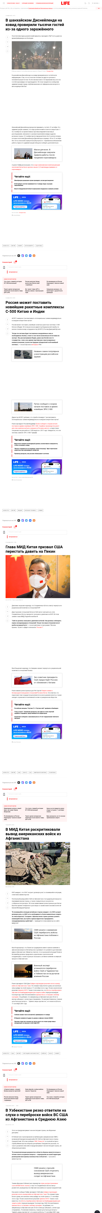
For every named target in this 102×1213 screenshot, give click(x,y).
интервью (35, 344)
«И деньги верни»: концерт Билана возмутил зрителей (12, 1148)
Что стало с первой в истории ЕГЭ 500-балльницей (13, 282)
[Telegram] (26, 255)
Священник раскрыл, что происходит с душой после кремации (55, 290)
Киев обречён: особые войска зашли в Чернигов (34, 1148)
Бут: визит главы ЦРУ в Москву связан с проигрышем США (34, 290)
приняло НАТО (23, 1024)
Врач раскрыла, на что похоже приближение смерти (56, 817)
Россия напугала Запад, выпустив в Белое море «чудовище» (32, 283)
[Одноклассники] (34, 255)
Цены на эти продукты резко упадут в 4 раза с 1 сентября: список (55, 810)
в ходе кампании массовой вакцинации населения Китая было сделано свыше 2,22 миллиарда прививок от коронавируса (36, 167)
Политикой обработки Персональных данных (40, 8)
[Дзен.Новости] (18, 255)
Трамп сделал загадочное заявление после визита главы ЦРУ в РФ (13, 290)
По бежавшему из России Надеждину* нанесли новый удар (55, 283)
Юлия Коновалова (17, 479)
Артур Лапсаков (17, 742)
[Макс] (22, 255)
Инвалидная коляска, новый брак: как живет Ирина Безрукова (12, 810)
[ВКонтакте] (30, 255)
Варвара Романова (17, 1081)
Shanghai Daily (50, 71)
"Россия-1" (39, 627)
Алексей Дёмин (16, 215)
